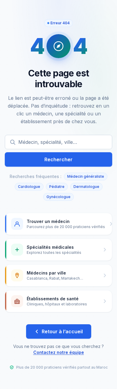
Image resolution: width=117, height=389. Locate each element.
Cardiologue (29, 186)
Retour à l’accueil (62, 331)
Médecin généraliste (85, 176)
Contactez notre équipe (58, 352)
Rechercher (58, 159)
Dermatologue (86, 186)
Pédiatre (56, 186)
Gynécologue (58, 196)
